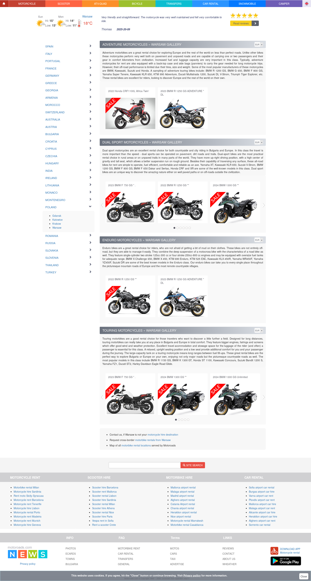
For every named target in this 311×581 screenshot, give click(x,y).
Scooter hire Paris (102, 516)
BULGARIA (72, 564)
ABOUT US (228, 559)
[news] (27, 551)
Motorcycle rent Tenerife (27, 504)
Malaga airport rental (182, 491)
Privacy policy (27, 563)
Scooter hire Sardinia (104, 500)
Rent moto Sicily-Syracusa (29, 495)
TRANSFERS (125, 559)
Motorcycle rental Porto (27, 512)
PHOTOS (71, 548)
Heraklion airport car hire (263, 516)
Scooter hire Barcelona (105, 487)
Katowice (57, 219)
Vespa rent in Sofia (103, 520)
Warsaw (87, 16)
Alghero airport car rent (262, 520)
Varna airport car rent (261, 495)
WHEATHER (229, 564)
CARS (173, 553)
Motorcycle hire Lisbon (26, 508)
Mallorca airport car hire (262, 504)
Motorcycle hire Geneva (27, 525)
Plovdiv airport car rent (262, 500)
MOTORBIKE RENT (129, 548)
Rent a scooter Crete (104, 525)
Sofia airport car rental (261, 487)
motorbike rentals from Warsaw (153, 440)
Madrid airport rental (182, 495)
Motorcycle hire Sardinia (27, 491)
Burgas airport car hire (261, 491)
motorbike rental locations (136, 445)
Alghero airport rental (183, 500)
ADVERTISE (177, 564)
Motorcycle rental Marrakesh (187, 520)
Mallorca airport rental (183, 487)
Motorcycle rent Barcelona (29, 500)
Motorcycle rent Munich (27, 520)
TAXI (172, 559)
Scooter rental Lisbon (104, 495)
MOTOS (174, 548)
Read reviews (241, 23)
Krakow (56, 223)
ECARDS (71, 553)
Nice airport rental (181, 516)
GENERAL (124, 564)
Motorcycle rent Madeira (27, 516)
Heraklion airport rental (184, 512)
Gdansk (56, 215)
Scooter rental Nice (103, 512)
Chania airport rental (182, 508)
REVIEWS (228, 548)
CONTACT (228, 553)
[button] (27, 3)
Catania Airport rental (183, 504)
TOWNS (70, 559)
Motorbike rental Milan (26, 487)
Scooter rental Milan (103, 504)
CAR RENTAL (126, 553)
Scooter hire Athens (103, 508)
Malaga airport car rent (262, 508)
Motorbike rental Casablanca (187, 525)
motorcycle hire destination (163, 434)
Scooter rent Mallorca (104, 491)
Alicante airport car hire (262, 512)
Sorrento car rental (259, 525)
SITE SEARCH (194, 465)
